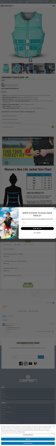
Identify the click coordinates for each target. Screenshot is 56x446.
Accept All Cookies (28, 443)
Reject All (28, 439)
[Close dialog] (54, 209)
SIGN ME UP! (37, 228)
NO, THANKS (37, 232)
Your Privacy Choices (28, 434)
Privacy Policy (21, 432)
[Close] (53, 426)
